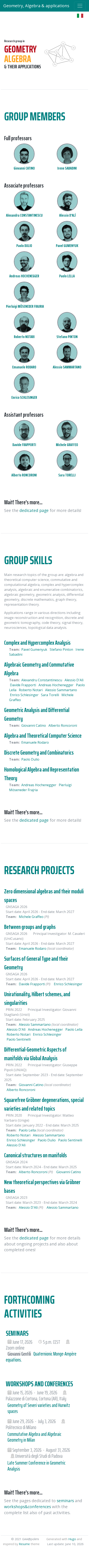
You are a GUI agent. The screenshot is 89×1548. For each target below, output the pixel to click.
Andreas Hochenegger (56, 685)
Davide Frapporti (23, 685)
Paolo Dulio (30, 759)
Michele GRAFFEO (67, 445)
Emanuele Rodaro (35, 742)
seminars (65, 1500)
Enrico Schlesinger (24, 695)
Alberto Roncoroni (62, 725)
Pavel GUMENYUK (67, 245)
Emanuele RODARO (24, 367)
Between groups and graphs (30, 926)
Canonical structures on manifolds (35, 1155)
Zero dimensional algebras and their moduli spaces (44, 896)
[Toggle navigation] (80, 6)
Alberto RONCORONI (24, 475)
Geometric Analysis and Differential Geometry (36, 714)
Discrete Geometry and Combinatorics (39, 752)
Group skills (28, 560)
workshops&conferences (27, 1506)
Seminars (17, 1333)
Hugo (72, 1539)
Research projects (39, 870)
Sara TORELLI (67, 475)
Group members (34, 116)
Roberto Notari (31, 690)
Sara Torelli (50, 695)
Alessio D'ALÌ (67, 215)
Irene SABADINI (67, 168)
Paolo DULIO (24, 245)
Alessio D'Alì (74, 680)
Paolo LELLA (67, 276)
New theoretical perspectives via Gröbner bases (42, 1186)
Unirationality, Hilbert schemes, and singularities (37, 998)
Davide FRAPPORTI (24, 445)
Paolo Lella (73, 1029)
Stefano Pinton (62, 649)
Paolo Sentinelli (19, 1039)
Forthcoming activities (29, 1306)
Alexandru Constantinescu (42, 680)
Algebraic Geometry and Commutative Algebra (39, 669)
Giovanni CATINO (24, 168)
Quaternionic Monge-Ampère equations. (41, 1357)
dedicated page (34, 510)
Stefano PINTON (67, 337)
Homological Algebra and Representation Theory (41, 774)
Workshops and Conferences (39, 1383)
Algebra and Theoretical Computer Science (43, 735)
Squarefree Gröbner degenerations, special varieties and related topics (44, 1104)
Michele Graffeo (31, 916)
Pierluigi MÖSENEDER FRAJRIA (25, 306)
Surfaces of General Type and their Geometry (36, 963)
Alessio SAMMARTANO (67, 367)
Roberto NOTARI (24, 337)
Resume (24, 1544)
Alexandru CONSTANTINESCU (24, 215)
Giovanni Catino (34, 725)
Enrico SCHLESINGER (24, 397)
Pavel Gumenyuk (34, 649)
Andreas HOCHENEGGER (24, 276)
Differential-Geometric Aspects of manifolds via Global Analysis (35, 1054)
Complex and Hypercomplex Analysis (37, 642)
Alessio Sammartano (61, 690)
